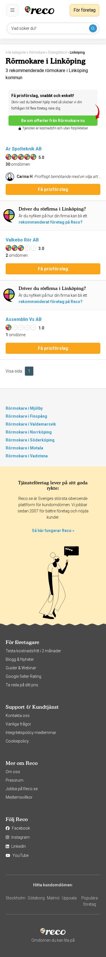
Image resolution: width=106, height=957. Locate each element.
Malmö (53, 898)
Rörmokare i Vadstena (27, 456)
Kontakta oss (18, 715)
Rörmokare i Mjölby (24, 408)
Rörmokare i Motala (24, 448)
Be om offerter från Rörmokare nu (53, 120)
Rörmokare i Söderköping (30, 440)
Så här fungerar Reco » (53, 530)
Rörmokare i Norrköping (29, 432)
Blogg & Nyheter (20, 659)
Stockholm (15, 898)
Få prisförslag (53, 189)
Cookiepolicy (17, 741)
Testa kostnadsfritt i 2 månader (33, 651)
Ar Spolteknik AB (24, 149)
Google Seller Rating (23, 676)
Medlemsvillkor (19, 797)
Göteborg (36, 898)
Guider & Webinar (21, 668)
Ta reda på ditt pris (22, 685)
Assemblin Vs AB (24, 319)
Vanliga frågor (18, 724)
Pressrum (14, 780)
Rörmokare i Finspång (26, 416)
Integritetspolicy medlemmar (31, 732)
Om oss (13, 771)
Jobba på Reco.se (22, 788)
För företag (84, 10)
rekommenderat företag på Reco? (51, 222)
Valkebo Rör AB (22, 240)
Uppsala (69, 898)
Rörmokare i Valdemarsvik (31, 424)
